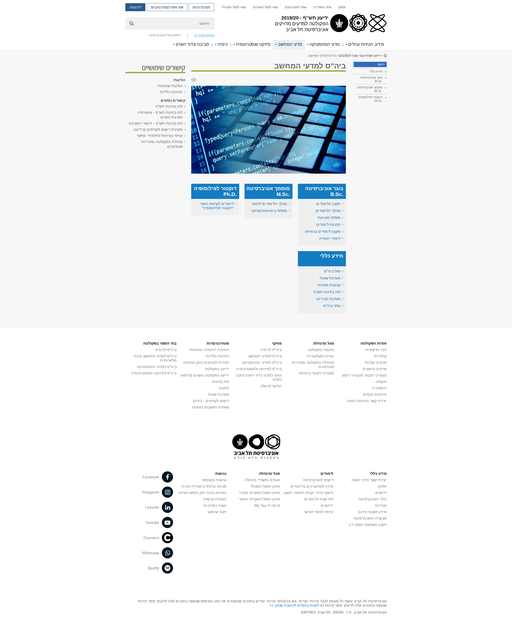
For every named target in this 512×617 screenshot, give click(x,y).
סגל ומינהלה (323, 343)
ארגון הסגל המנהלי (265, 486)
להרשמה (135, 7)
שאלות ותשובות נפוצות (210, 407)
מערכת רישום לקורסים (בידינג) (158, 129)
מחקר (277, 343)
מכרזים (381, 505)
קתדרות (380, 356)
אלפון (342, 7)
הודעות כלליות (171, 92)
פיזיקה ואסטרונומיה (253, 44)
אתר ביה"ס (332, 306)
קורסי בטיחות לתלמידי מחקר (160, 135)
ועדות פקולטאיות (320, 356)
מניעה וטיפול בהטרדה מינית (204, 486)
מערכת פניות (201, 7)
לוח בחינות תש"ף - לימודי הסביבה (156, 123)
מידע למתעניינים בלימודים (312, 486)
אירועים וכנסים (375, 394)
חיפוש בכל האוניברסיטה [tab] (165, 35)
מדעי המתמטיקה (325, 44)
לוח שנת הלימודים (318, 499)
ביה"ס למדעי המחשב (265, 356)
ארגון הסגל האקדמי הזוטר (259, 499)
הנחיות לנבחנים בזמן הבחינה (206, 362)
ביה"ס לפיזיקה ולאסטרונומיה (259, 369)
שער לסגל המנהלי (234, 7)
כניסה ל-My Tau (267, 505)
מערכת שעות (330, 278)
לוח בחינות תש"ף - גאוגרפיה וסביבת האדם (160, 114)
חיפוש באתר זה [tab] (204, 35)
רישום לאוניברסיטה (318, 480)
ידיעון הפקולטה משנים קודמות (205, 375)
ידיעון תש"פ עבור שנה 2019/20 (385, 55)
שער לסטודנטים (295, 7)
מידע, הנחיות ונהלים (366, 44)
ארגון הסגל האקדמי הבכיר (259, 493)
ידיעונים (327, 505)
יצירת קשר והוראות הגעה (367, 401)
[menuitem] (342, 7)
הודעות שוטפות (170, 86)
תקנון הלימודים (328, 204)
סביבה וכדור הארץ (192, 44)
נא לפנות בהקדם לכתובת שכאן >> (297, 605)
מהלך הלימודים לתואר (269, 204)
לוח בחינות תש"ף (327, 292)
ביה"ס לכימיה (271, 350)
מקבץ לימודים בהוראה (323, 231)
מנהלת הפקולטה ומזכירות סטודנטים (162, 144)
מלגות (224, 388)
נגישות (220, 473)
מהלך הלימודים (328, 211)
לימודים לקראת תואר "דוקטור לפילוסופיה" (217, 206)
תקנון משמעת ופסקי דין (368, 524)
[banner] (256, 25)
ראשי (380, 64)
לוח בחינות (220, 381)
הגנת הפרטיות (214, 505)
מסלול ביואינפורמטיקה (269, 211)
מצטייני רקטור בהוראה (316, 373)
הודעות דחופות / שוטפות (209, 350)
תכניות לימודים (328, 224)
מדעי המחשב (290, 44)
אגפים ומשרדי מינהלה (262, 480)
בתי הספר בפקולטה (160, 343)
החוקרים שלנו (271, 386)
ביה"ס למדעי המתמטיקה (262, 362)
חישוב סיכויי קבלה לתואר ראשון (308, 493)
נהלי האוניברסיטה (372, 499)
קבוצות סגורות (329, 285)
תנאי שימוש (217, 512)
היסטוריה (379, 388)
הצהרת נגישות (214, 499)
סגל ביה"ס (332, 271)
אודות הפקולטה (374, 343)
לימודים (327, 473)
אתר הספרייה (322, 7)
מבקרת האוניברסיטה (370, 518)
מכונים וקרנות (376, 362)
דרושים (381, 493)
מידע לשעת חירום (372, 512)
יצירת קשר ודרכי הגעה (369, 480)
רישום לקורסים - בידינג (211, 401)
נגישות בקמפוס (214, 480)
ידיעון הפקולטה (217, 369)
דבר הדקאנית (376, 350)
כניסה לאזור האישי (318, 512)
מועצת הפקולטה (321, 350)
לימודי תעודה (330, 238)
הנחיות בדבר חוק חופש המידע (202, 493)
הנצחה (381, 381)
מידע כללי (378, 473)
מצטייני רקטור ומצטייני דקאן (364, 375)
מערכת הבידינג (329, 299)
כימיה (222, 44)
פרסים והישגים (375, 369)
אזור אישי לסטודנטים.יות (167, 7)
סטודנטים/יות (218, 343)
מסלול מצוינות (329, 217)
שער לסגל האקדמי (265, 7)
